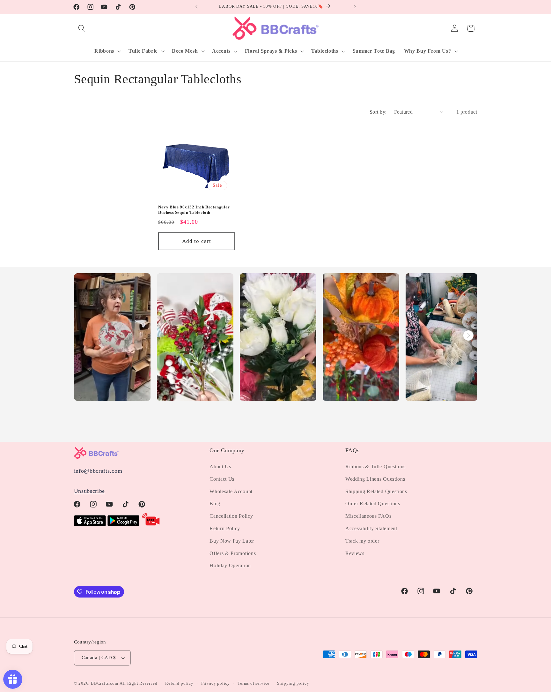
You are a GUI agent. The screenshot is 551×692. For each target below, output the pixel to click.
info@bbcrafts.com (98, 471)
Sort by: (378, 112)
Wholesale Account (231, 491)
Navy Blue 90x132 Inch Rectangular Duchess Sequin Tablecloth (194, 210)
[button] (82, 28)
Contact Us (221, 479)
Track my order (362, 541)
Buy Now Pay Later (231, 541)
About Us (220, 466)
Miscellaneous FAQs (368, 516)
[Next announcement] (355, 7)
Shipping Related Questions (376, 491)
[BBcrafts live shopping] (150, 524)
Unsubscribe (89, 491)
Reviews (354, 553)
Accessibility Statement (371, 528)
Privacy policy (215, 683)
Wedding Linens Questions (375, 479)
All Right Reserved (139, 683)
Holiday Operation (230, 565)
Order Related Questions (372, 504)
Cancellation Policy (231, 516)
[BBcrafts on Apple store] (90, 524)
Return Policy (224, 528)
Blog (214, 504)
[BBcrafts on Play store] (123, 524)
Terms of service (253, 683)
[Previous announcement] (196, 7)
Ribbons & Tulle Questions (375, 466)
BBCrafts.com (104, 683)
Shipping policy (293, 683)
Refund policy (179, 683)
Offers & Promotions (232, 553)
